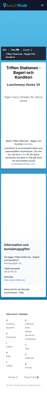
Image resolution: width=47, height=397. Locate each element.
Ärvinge (28, 367)
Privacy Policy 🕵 (31, 377)
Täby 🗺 (15, 49)
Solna (27, 327)
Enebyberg (11, 337)
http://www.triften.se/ (14, 280)
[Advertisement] (23, 28)
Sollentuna (29, 324)
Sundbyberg (30, 339)
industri (9, 347)
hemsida (28, 144)
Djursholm (10, 327)
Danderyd (10, 324)
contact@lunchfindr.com (23, 164)
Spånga (28, 331)
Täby (27, 348)
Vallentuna (29, 358)
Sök (4, 49)
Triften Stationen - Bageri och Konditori (20, 55)
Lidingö (9, 366)
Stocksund (29, 335)
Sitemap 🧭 (13, 377)
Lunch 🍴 (28, 49)
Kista (8, 356)
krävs (24, 154)
